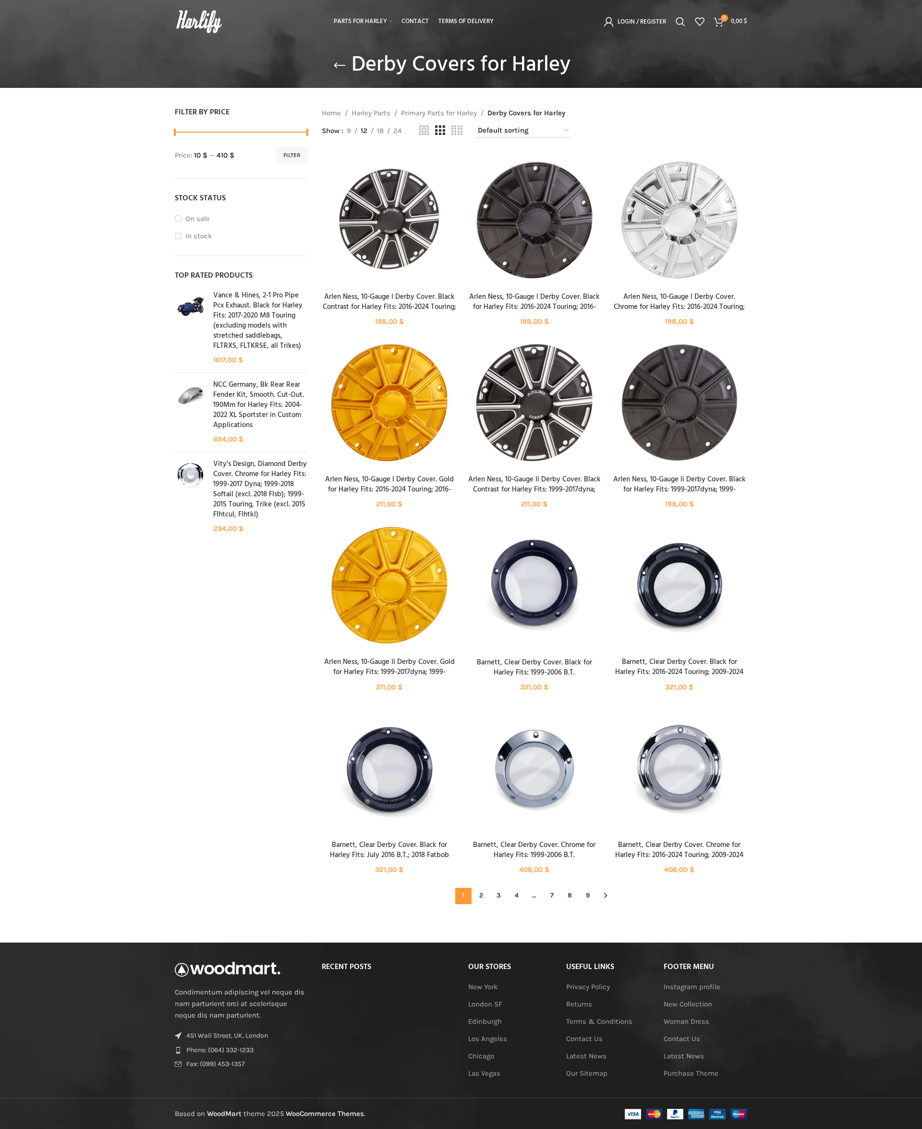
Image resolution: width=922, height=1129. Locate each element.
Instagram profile (692, 986)
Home (331, 113)
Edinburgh (485, 1021)
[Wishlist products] (699, 21)
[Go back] (340, 65)
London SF (485, 1004)
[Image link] (227, 968)
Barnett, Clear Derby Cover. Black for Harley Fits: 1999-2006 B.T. (534, 667)
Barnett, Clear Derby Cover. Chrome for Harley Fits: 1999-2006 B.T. (534, 850)
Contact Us (584, 1038)
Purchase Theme (691, 1073)
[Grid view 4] (456, 130)
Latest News (586, 1056)
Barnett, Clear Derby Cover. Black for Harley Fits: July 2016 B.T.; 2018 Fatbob (389, 850)
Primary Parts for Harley (439, 113)
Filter (292, 155)
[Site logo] (199, 21)
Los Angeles (487, 1038)
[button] (389, 228)
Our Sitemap (586, 1073)
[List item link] (241, 1050)
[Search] (680, 21)
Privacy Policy (588, 986)
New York (482, 986)
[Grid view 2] (424, 130)
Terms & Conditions (599, 1021)
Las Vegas (484, 1073)
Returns (579, 1004)
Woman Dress (686, 1021)
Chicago (481, 1056)
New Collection (688, 1004)
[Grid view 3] (440, 130)
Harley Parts (371, 113)
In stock (198, 236)
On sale (197, 218)
